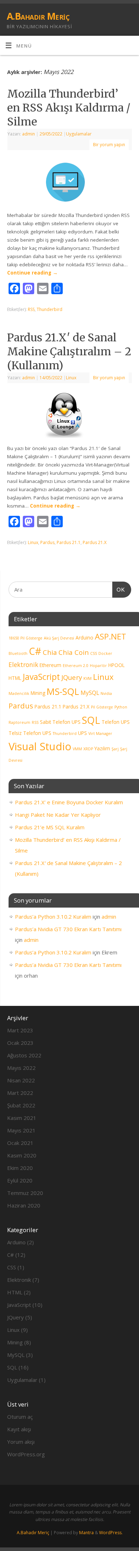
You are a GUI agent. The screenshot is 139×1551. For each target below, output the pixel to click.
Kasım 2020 (21, 1155)
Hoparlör (98, 665)
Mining (38, 693)
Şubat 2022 (21, 1105)
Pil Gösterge (102, 707)
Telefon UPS (116, 721)
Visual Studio (40, 746)
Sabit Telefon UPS (60, 721)
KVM (87, 678)
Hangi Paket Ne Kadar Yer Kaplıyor (58, 814)
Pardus (47, 542)
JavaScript (41, 676)
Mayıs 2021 (21, 1130)
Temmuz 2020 (25, 1192)
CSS (93, 653)
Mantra (86, 1533)
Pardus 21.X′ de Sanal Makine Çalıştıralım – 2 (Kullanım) (69, 351)
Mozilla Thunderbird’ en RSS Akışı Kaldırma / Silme (68, 107)
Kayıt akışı (19, 1429)
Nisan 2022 (21, 1080)
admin (28, 134)
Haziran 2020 (23, 1205)
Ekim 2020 (20, 1167)
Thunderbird (49, 309)
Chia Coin (73, 652)
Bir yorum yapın (109, 145)
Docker (105, 653)
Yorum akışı (21, 1441)
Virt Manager (100, 733)
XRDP (88, 748)
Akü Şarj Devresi (59, 638)
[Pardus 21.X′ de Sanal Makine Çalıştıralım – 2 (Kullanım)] (69, 416)
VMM (77, 748)
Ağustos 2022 (24, 1055)
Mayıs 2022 (21, 1067)
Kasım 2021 (21, 1117)
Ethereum (50, 665)
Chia (50, 652)
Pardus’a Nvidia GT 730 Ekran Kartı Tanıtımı (68, 929)
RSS (31, 309)
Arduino (84, 637)
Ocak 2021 (20, 1142)
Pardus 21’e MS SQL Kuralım (49, 827)
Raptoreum (19, 722)
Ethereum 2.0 (75, 665)
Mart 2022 (20, 1092)
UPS (82, 733)
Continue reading (32, 273)
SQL (91, 720)
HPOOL (116, 665)
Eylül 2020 (19, 1180)
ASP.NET (110, 636)
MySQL (90, 693)
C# (35, 651)
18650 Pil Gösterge (25, 638)
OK (118, 589)
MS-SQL (63, 691)
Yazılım (102, 748)
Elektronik (23, 665)
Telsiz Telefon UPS (30, 733)
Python (120, 707)
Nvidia (106, 693)
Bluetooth (18, 653)
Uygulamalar (79, 134)
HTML (15, 678)
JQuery (71, 677)
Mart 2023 (20, 1030)
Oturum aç (20, 1416)
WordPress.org (26, 1454)
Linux (71, 378)
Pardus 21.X (95, 542)
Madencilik (19, 693)
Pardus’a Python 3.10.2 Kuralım (53, 916)
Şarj (115, 748)
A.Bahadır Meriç (38, 16)
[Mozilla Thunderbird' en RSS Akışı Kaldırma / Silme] (69, 183)
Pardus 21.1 (69, 542)
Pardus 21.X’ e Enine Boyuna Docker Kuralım (69, 802)
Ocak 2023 (20, 1042)
